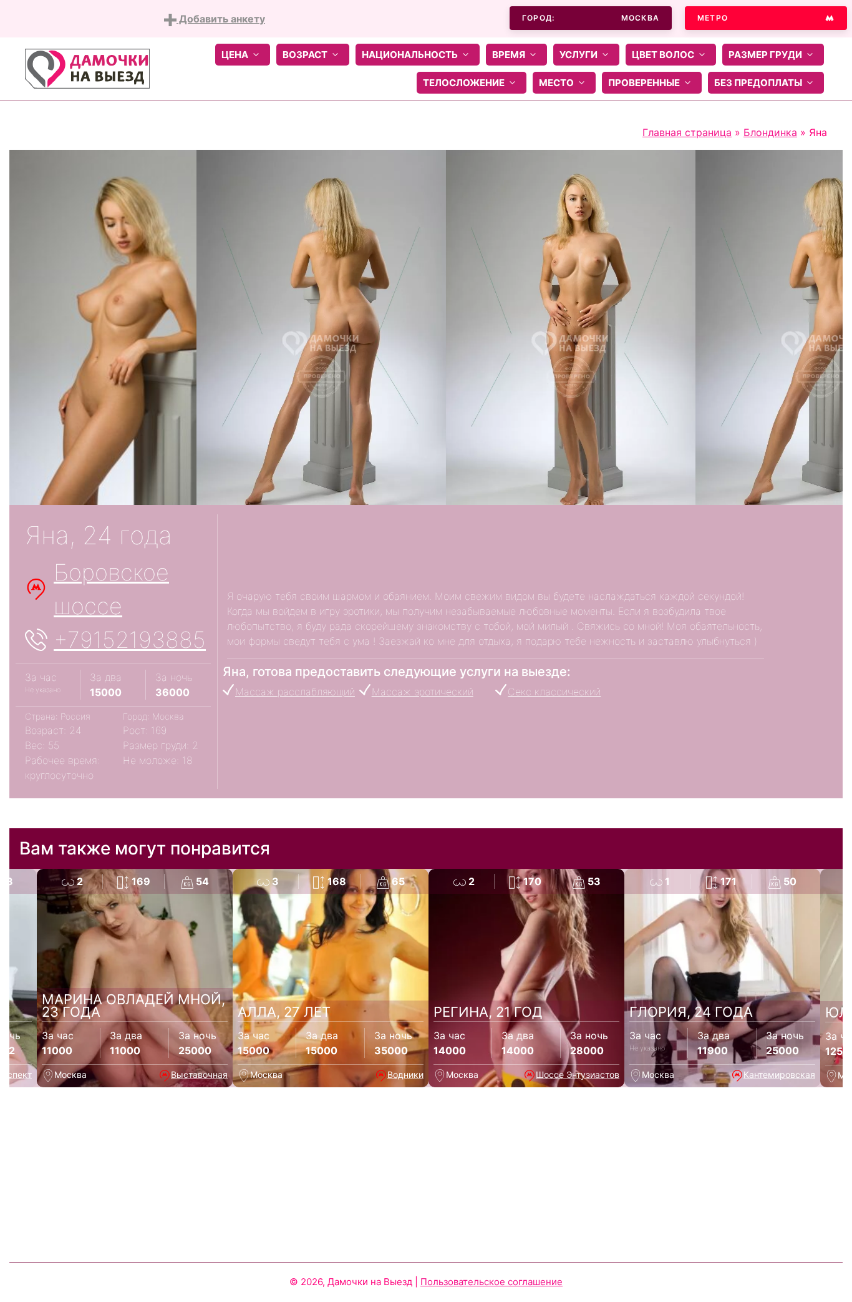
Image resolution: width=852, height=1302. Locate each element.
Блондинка (770, 132)
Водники (405, 1074)
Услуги (578, 55)
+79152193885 (130, 639)
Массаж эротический (422, 691)
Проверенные (644, 83)
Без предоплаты (758, 83)
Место (556, 83)
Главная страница (687, 132)
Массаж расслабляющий (295, 691)
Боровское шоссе (111, 589)
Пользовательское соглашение (491, 1282)
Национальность (410, 55)
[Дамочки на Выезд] (87, 67)
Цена (234, 55)
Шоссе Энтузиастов (577, 1074)
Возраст (305, 55)
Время (508, 55)
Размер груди (765, 55)
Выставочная (199, 1074)
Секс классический (554, 691)
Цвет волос (663, 55)
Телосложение (464, 83)
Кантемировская (779, 1074)
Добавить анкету (221, 18)
